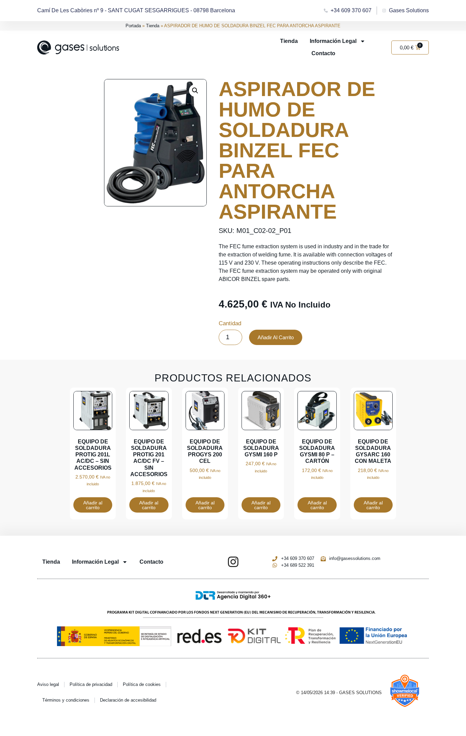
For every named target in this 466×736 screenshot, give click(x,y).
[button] (195, 90)
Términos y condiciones (65, 700)
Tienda (152, 25)
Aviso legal (48, 684)
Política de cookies (142, 684)
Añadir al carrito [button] (92, 505)
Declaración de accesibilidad (128, 700)
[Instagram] (233, 562)
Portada (133, 25)
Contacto (323, 53)
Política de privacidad (91, 684)
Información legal (333, 41)
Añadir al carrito (276, 337)
